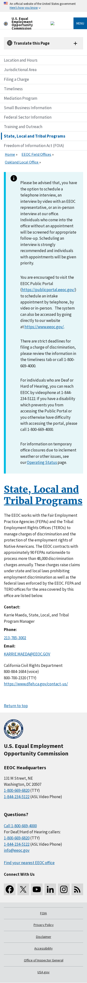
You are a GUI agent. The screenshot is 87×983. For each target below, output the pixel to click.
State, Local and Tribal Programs (34, 136)
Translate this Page (32, 43)
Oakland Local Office (22, 162)
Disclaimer (43, 936)
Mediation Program (20, 98)
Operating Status (42, 462)
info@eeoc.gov (16, 850)
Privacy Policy (44, 925)
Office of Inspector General (43, 960)
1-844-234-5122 (16, 796)
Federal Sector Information (27, 117)
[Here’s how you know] (43, 6)
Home (10, 154)
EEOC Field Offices (36, 154)
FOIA (43, 913)
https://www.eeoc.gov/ (44, 326)
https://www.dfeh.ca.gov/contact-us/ (36, 684)
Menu (80, 23)
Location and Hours (20, 60)
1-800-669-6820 (16, 790)
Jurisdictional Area (20, 69)
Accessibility (43, 948)
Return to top (16, 705)
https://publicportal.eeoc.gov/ (48, 289)
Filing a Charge (16, 79)
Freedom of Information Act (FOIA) (34, 145)
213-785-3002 (15, 637)
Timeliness (13, 88)
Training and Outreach (23, 126)
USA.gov (43, 972)
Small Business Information (27, 107)
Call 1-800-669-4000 (20, 825)
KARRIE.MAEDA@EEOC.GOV (27, 654)
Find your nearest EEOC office (29, 862)
